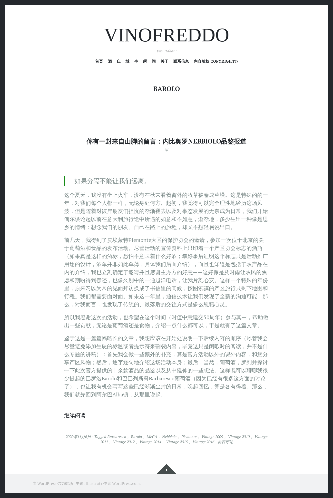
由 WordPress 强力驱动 (52, 483)
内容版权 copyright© (216, 61)
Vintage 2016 (203, 441)
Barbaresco (116, 436)
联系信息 (181, 61)
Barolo (136, 436)
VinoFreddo (166, 35)
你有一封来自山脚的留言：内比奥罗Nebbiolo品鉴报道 (166, 141)
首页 (99, 61)
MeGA (152, 436)
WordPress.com (126, 483)
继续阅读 (75, 415)
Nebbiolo (169, 436)
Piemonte (188, 436)
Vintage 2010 (239, 436)
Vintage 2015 (177, 441)
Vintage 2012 (124, 441)
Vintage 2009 (212, 436)
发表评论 (225, 441)
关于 (164, 61)
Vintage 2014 (150, 441)
